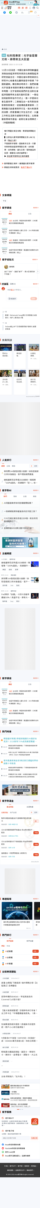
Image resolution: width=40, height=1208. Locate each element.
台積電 (10, 957)
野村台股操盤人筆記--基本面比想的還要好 (5, 354)
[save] (29, 12)
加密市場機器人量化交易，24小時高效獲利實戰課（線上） (24, 231)
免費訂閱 (34, 1138)
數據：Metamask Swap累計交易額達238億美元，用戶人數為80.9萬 (21, 316)
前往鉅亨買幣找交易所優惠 (18, 156)
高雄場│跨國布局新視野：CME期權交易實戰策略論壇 (23, 241)
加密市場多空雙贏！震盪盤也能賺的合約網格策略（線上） (23, 251)
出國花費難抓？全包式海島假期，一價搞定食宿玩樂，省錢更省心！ (33, 354)
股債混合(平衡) (13, 836)
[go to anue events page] (30, 8)
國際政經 (12, 559)
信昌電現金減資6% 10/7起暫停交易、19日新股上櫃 (19, 380)
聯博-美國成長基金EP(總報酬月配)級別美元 (16, 819)
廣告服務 (10, 1170)
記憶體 (10, 951)
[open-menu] (2, 8)
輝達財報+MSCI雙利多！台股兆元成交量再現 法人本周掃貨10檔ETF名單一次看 (20, 354)
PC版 (6, 1166)
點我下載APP (26, 167)
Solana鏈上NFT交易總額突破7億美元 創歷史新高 (20, 327)
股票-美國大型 (13, 824)
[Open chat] (35, 12)
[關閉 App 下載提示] (2, 3)
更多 (35, 466)
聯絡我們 (30, 1170)
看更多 (35, 207)
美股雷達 (13, 575)
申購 (36, 832)
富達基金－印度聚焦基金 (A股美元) (14, 853)
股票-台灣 (12, 848)
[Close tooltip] (33, 17)
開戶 (36, 821)
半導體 (10, 963)
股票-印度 (12, 856)
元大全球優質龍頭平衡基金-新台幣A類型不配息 (16, 831)
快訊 (5, 49)
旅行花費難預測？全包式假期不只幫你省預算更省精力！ (33, 380)
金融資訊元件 (20, 1170)
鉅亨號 (20, 1166)
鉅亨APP (13, 1166)
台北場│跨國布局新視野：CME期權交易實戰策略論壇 (23, 221)
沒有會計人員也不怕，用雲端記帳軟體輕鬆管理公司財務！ (5, 380)
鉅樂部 (27, 1166)
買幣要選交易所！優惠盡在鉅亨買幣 (19, 163)
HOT (10, 221)
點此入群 (12, 140)
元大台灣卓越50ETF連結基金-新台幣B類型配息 (17, 842)
